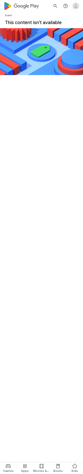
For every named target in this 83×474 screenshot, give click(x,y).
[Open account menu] (76, 6)
